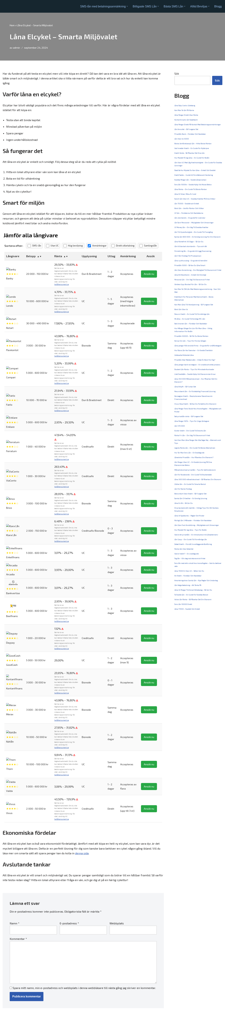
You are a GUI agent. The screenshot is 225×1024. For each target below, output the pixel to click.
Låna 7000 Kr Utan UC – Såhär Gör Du (189, 571)
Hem (12, 25)
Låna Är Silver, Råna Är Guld (185, 194)
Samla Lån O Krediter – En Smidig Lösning (190, 498)
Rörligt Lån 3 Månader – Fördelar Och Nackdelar (193, 520)
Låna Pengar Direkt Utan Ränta (186, 115)
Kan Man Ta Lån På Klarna (184, 110)
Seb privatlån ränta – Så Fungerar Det (188, 416)
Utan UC (55, 245)
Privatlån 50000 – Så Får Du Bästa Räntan (191, 336)
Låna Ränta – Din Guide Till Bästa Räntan (190, 189)
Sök (176, 73)
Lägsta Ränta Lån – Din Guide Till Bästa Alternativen (194, 448)
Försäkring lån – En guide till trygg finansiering (192, 251)
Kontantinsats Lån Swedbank (186, 120)
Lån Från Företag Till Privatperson (187, 256)
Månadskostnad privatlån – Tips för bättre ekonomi (195, 470)
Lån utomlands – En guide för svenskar (189, 218)
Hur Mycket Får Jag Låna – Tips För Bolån (190, 530)
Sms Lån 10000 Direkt (183, 604)
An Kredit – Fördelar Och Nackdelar (187, 576)
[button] (127, 6)
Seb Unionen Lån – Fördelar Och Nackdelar (190, 323)
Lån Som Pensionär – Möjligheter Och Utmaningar (194, 222)
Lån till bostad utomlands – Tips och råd (190, 246)
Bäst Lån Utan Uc (181, 309)
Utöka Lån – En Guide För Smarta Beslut (190, 484)
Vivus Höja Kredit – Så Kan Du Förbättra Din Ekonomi (195, 404)
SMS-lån (36, 245)
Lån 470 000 (179, 426)
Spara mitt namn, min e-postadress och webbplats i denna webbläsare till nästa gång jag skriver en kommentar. (84, 987)
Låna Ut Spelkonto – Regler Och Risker (189, 516)
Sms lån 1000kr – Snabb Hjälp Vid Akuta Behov (193, 184)
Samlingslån (150, 245)
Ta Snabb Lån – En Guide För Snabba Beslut (191, 595)
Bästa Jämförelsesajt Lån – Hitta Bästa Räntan (192, 143)
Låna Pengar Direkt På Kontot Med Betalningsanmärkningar (197, 124)
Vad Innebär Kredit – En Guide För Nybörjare (191, 148)
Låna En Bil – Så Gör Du (183, 503)
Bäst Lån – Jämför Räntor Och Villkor (189, 208)
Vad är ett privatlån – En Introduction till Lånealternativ (196, 535)
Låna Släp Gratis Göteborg (184, 105)
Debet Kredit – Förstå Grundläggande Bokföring (193, 544)
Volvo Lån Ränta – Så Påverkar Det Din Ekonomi (192, 599)
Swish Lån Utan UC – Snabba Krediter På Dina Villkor (194, 199)
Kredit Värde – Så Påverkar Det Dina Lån (189, 153)
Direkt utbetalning (125, 245)
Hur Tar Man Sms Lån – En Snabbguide (189, 453)
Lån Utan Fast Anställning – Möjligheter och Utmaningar (196, 525)
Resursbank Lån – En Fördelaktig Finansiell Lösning (195, 391)
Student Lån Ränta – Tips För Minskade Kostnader (194, 369)
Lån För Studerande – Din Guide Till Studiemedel (193, 475)
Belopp (31, 256)
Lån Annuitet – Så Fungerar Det (186, 129)
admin (16, 47)
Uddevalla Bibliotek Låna (184, 355)
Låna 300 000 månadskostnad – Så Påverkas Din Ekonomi (197, 479)
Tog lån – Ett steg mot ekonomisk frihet (189, 558)
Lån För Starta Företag (183, 489)
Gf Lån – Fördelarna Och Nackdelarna (188, 213)
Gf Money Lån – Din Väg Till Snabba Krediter (191, 227)
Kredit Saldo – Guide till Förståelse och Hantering (193, 175)
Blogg (218, 6)
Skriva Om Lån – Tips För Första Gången (190, 341)
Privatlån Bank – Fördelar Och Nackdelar (190, 134)
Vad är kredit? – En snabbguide (186, 554)
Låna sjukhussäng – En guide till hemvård (190, 260)
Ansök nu (149, 273)
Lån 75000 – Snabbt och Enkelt (186, 203)
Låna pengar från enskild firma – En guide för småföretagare (197, 346)
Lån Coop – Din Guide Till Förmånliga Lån (190, 539)
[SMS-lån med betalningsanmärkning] (16, 6)
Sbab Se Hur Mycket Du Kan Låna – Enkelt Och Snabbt (195, 170)
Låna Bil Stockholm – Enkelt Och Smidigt (190, 275)
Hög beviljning (75, 245)
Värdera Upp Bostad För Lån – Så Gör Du (190, 284)
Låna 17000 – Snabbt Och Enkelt (187, 609)
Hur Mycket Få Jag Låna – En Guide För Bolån (191, 158)
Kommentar (18, 938)
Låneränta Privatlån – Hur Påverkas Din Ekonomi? (193, 457)
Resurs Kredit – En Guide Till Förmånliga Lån (192, 314)
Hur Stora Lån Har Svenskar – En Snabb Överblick (193, 350)
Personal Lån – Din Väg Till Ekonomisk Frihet (192, 279)
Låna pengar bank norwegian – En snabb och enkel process (197, 365)
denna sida (82, 853)
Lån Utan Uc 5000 (181, 139)
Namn (14, 923)
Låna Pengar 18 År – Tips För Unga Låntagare (191, 421)
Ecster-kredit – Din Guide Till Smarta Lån (190, 431)
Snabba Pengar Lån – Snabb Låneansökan (190, 180)
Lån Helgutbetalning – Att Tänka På (187, 585)
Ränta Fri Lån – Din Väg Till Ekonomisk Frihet (192, 435)
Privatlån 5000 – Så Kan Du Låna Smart (189, 265)
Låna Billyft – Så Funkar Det (185, 387)
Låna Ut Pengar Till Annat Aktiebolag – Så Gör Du (193, 590)
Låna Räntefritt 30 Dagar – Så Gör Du (188, 241)
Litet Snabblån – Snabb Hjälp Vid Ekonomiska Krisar (195, 374)
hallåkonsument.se (61, 284)
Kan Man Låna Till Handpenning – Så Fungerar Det (193, 304)
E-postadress (69, 923)
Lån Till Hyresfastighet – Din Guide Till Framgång (193, 232)
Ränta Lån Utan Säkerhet (183, 549)
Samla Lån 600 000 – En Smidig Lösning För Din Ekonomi (197, 237)
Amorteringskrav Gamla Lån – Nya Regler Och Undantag (196, 580)
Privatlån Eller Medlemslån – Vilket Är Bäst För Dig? (194, 360)
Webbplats (117, 923)
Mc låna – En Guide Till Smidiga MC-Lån (189, 319)
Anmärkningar (99, 245)
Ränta (58, 256)
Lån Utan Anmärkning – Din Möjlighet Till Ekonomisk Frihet (197, 270)
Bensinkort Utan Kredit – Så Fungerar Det (190, 494)
